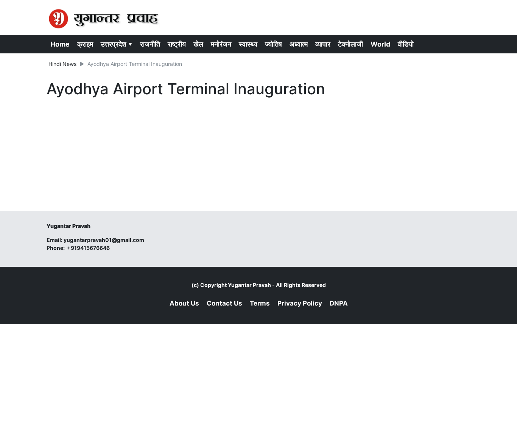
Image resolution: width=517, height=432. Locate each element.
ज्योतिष (273, 44)
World (380, 44)
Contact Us (224, 303)
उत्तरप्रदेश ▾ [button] (116, 44)
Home (60, 44)
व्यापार (322, 44)
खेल (198, 44)
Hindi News (62, 64)
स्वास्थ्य (248, 44)
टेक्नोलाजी (350, 44)
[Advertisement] (187, 156)
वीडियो (406, 44)
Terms (260, 303)
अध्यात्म (299, 44)
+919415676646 (89, 248)
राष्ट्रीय (177, 44)
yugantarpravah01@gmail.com (104, 240)
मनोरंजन (221, 44)
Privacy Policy (299, 303)
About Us (184, 303)
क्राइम (85, 44)
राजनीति (150, 44)
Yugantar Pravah (249, 285)
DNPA (339, 303)
